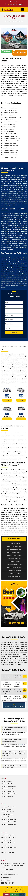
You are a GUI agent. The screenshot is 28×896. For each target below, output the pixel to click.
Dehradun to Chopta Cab (8, 840)
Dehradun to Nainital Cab (9, 157)
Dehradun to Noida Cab (14, 576)
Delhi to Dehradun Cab (8, 124)
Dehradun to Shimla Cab (14, 573)
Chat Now (14, 706)
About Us (10, 887)
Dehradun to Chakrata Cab (8, 842)
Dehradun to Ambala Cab (9, 133)
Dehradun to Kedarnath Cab (14, 567)
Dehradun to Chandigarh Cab (14, 564)
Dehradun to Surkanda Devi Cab (11, 138)
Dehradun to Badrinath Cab (14, 570)
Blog (17, 889)
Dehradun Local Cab (7, 148)
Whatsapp (15, 894)
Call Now (24, 676)
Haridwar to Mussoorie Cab (10, 112)
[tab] (14, 729)
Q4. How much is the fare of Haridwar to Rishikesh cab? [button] (13, 766)
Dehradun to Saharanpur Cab (9, 793)
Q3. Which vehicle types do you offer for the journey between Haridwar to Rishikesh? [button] (13, 753)
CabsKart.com (6, 880)
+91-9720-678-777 (15, 4)
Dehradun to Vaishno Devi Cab (10, 119)
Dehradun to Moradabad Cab (10, 122)
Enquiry (22, 894)
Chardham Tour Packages (8, 850)
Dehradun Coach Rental (8, 811)
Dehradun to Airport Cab (14, 549)
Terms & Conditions (18, 887)
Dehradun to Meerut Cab (9, 143)
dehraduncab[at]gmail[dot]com (10, 874)
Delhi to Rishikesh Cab (8, 129)
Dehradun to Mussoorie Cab (10, 145)
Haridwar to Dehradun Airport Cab (11, 117)
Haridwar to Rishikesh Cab (9, 110)
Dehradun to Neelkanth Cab (10, 136)
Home (6, 21)
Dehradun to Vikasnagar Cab (10, 150)
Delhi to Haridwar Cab (8, 131)
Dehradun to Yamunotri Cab (9, 837)
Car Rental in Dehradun (7, 816)
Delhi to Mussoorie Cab (8, 126)
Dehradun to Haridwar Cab (14, 552)
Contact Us (12, 889)
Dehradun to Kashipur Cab (9, 152)
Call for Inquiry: (19, 52)
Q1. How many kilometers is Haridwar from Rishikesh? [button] (13, 728)
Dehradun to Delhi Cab (14, 543)
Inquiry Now (21, 706)
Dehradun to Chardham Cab (14, 555)
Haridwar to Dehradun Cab (9, 108)
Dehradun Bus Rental (7, 809)
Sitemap (21, 889)
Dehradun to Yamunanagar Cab (10, 140)
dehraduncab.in (7, 877)
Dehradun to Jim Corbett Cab (10, 155)
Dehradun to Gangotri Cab (8, 835)
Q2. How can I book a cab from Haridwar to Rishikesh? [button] (11, 740)
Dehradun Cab (11, 891)
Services (7, 889)
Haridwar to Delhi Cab (8, 115)
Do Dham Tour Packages (8, 852)
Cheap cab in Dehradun (7, 814)
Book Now (14, 332)
